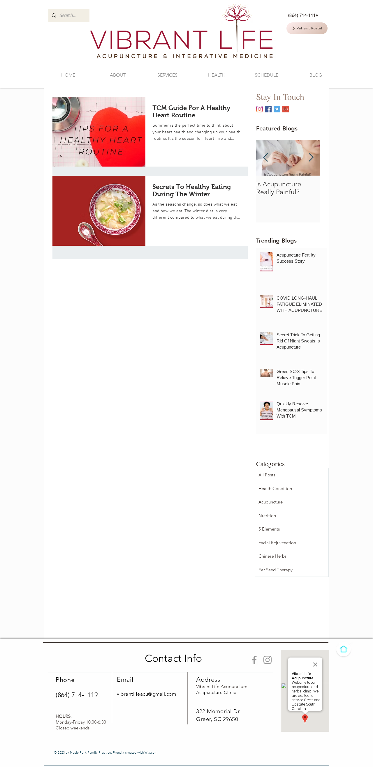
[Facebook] (254, 659)
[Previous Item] (265, 157)
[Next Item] (311, 157)
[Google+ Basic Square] (285, 109)
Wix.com (151, 753)
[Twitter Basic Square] (277, 109)
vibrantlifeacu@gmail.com (146, 694)
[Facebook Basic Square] (268, 109)
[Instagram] (259, 109)
